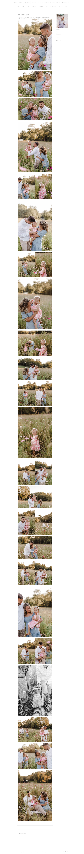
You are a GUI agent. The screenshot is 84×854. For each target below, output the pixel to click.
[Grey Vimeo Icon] (67, 851)
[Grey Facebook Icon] (65, 851)
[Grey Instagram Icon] (63, 851)
